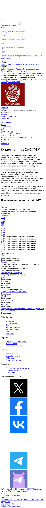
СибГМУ (4, 108)
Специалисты (14, 71)
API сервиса (10, 358)
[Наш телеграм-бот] (18, 487)
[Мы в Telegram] (18, 469)
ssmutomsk (5, 144)
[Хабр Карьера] (10, 23)
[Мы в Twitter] (18, 396)
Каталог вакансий (13, 327)
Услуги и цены (12, 323)
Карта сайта (10, 331)
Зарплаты (35, 73)
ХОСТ (3, 296)
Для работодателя (13, 356)
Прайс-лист (10, 372)
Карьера (12, 506)
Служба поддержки (13, 360)
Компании (20, 73)
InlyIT (3, 277)
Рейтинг (28, 73)
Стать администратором (10, 82)
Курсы (18, 506)
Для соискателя (12, 354)
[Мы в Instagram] (18, 451)
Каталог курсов (12, 329)
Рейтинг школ (11, 344)
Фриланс (4, 281)
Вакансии (5, 71)
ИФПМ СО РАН (7, 300)
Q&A (7, 506)
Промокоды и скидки (14, 346)
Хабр (3, 506)
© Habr (4, 493)
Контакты (10, 334)
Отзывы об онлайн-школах (16, 342)
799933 (31, 489)
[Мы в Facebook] (18, 414)
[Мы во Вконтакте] (18, 433)
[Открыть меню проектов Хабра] (2, 20)
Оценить (4, 216)
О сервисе (10, 321)
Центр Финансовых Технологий (14, 292)
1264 (16, 489)
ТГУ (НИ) (5, 285)
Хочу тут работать (8, 116)
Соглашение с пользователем (17, 368)
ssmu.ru (4, 114)
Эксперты (12, 73)
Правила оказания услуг (15, 370)
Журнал (42, 73)
